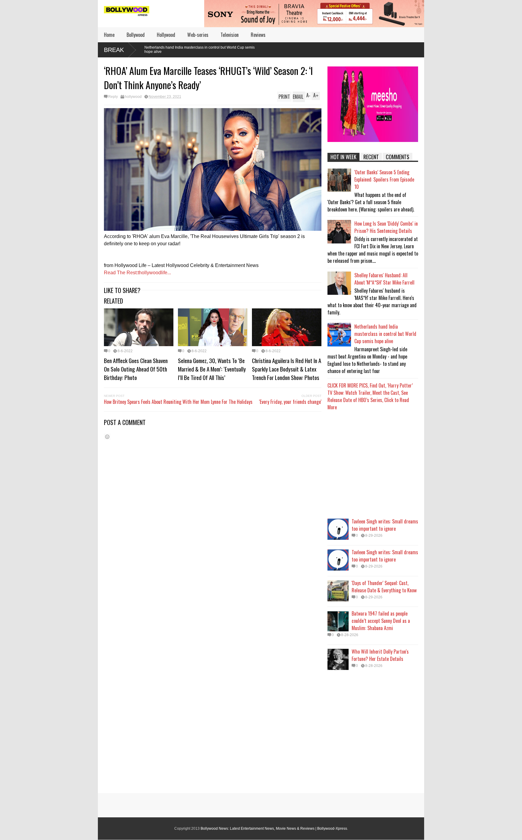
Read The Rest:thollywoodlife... (137, 272)
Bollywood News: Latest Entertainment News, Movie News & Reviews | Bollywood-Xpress (274, 828)
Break (114, 50)
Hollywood (166, 34)
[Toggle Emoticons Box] (107, 436)
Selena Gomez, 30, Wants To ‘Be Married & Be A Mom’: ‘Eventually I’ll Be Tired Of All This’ (212, 368)
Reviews (258, 34)
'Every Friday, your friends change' (290, 401)
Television (230, 34)
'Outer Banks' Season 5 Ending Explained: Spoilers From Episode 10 (384, 179)
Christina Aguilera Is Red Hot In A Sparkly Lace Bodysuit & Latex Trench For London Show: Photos (286, 368)
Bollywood (136, 34)
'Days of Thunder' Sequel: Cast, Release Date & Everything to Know (384, 586)
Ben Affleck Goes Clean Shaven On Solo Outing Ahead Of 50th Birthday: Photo (136, 368)
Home (109, 34)
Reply (113, 97)
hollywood (133, 97)
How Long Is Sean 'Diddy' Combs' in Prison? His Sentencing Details (386, 227)
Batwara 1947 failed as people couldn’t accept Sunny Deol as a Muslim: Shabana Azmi (381, 621)
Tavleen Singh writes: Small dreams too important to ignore (385, 525)
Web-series (197, 34)
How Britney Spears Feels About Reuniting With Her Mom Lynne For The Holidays (178, 401)
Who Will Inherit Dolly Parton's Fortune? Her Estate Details (380, 655)
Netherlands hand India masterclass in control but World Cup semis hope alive (145, 49)
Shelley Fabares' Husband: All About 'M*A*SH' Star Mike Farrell (384, 279)
